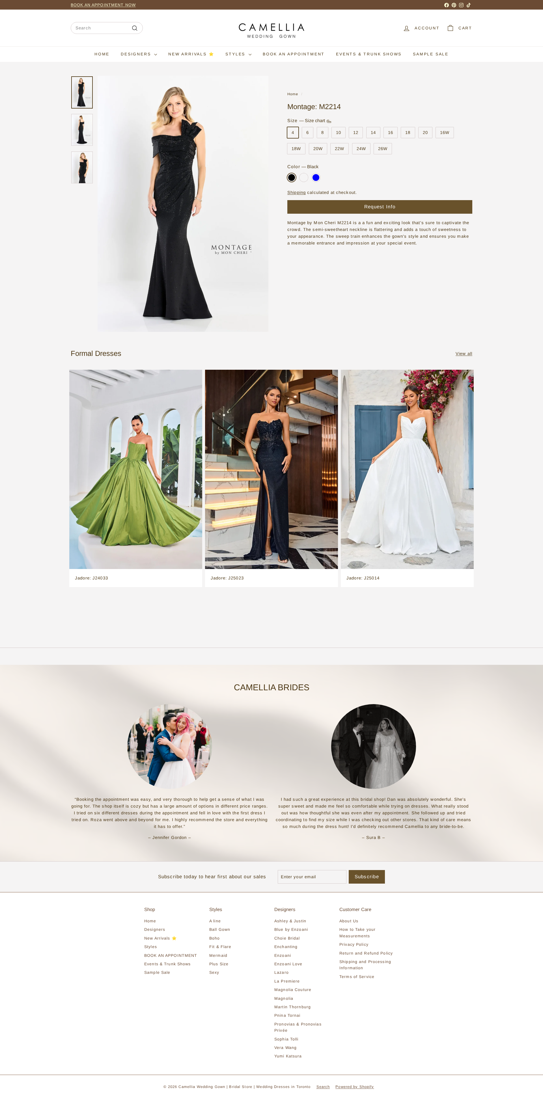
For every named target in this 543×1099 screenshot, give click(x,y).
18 (407, 132)
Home (101, 54)
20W (318, 148)
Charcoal (303, 177)
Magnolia (283, 998)
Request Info (379, 207)
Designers (137, 54)
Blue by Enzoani (291, 929)
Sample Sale (431, 54)
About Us (348, 921)
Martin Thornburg (292, 1007)
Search (323, 1087)
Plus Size (219, 964)
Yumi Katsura (288, 1056)
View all (464, 353)
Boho (214, 938)
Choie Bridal (287, 938)
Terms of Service (356, 976)
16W (444, 132)
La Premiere (287, 981)
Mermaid (218, 955)
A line (215, 921)
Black (291, 177)
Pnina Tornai (287, 1015)
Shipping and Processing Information (365, 964)
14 (373, 132)
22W (339, 148)
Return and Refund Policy (366, 953)
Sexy (214, 972)
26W (382, 148)
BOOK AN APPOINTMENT (294, 54)
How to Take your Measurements (357, 932)
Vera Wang (285, 1047)
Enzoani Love (288, 964)
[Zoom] (183, 204)
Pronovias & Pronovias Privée (298, 1027)
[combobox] (107, 28)
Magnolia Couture (292, 989)
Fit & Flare (220, 946)
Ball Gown (219, 929)
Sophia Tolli (286, 1039)
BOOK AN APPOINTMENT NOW (103, 5)
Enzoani (282, 955)
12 (355, 132)
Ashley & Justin (290, 921)
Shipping (296, 192)
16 (390, 132)
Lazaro (281, 972)
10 (338, 132)
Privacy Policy (354, 944)
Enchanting (286, 946)
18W (296, 148)
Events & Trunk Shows (369, 54)
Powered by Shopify (354, 1087)
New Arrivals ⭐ (191, 54)
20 (425, 132)
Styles (236, 54)
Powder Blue (316, 177)
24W (361, 148)
